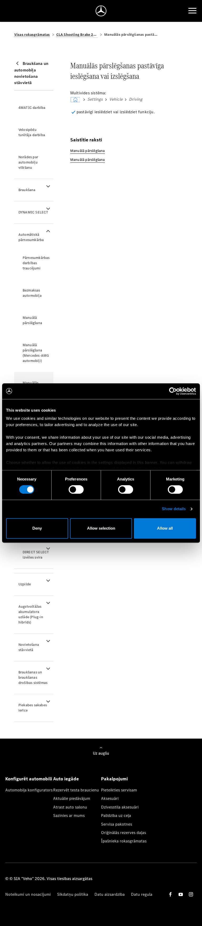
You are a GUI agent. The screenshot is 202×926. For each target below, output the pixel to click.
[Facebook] (170, 894)
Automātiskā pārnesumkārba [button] (31, 237)
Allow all (165, 528)
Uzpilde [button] (24, 584)
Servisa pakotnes (116, 824)
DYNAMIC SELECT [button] (33, 212)
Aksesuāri (110, 798)
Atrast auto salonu (70, 807)
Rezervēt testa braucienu (76, 790)
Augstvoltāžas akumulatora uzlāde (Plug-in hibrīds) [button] (30, 614)
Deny (37, 528)
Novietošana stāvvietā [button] (28, 647)
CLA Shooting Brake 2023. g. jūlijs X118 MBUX (77, 34)
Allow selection (101, 528)
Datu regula (141, 894)
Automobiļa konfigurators (29, 790)
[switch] (76, 489)
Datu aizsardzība (109, 894)
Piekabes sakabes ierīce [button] (32, 708)
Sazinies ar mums (69, 815)
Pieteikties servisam (119, 790)
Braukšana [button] (27, 189)
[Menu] (192, 10)
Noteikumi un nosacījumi (28, 894)
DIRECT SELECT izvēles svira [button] (36, 555)
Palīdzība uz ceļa (116, 815)
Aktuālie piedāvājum (71, 798)
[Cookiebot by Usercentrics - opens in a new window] (173, 391)
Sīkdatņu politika (72, 894)
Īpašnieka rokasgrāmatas (124, 841)
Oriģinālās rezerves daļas (123, 832)
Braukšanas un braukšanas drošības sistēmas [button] (32, 677)
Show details (174, 509)
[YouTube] (181, 894)
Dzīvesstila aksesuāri (120, 807)
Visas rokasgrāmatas (32, 34)
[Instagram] (191, 894)
